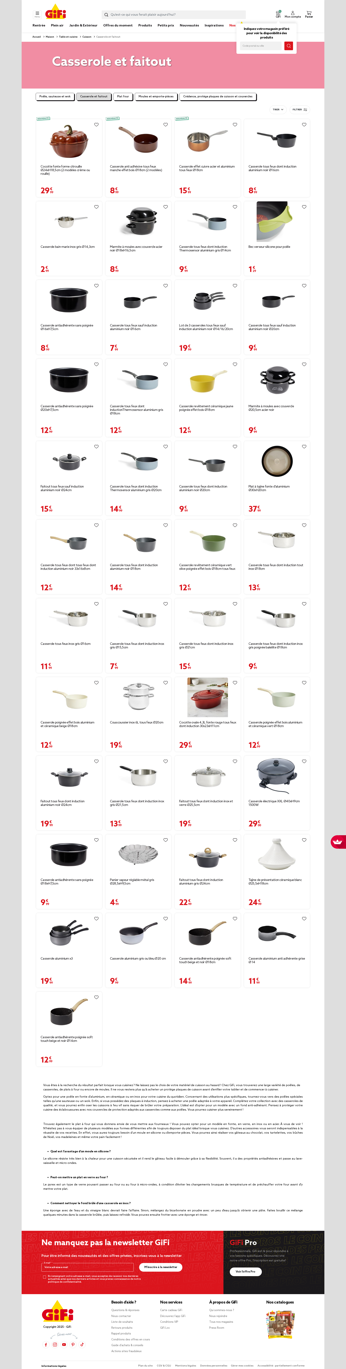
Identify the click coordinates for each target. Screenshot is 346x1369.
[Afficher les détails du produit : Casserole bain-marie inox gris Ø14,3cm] (69, 221)
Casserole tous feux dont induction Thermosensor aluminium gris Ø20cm (136, 488)
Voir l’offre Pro (246, 1271)
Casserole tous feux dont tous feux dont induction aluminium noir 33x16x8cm (68, 567)
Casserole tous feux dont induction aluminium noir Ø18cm (134, 567)
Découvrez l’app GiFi (172, 1316)
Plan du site (145, 1365)
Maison (49, 37)
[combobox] (174, 14)
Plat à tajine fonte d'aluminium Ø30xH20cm (269, 488)
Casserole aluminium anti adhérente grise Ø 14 (277, 960)
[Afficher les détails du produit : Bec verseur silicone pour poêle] (277, 221)
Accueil (36, 37)
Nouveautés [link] (189, 26)
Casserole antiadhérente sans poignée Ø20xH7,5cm (67, 408)
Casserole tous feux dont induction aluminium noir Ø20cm (203, 488)
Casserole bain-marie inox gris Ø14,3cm (68, 247)
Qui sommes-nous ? (221, 1310)
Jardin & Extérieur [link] (83, 26)
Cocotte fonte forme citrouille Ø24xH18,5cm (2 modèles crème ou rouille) (65, 170)
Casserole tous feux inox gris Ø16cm (66, 644)
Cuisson (86, 37)
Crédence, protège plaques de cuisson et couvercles (217, 96)
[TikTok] (82, 1344)
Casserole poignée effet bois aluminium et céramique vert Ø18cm (275, 724)
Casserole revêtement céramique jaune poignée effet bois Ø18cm (206, 408)
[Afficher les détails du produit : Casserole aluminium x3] (69, 933)
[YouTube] (64, 1344)
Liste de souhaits (122, 1322)
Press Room (216, 1328)
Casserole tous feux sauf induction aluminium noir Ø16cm (133, 327)
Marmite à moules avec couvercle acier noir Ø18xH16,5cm (136, 248)
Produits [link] (145, 26)
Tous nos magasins (221, 1322)
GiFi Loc (165, 1328)
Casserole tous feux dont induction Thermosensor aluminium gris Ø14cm (205, 248)
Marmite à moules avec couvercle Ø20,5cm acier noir (271, 408)
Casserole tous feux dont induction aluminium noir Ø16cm (272, 168)
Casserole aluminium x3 (57, 958)
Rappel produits (121, 1333)
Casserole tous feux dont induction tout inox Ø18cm (276, 567)
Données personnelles (213, 1365)
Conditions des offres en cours (130, 1339)
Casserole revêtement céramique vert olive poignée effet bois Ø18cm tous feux (207, 567)
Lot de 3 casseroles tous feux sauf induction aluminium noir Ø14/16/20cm (206, 327)
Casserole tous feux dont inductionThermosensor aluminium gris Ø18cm (136, 410)
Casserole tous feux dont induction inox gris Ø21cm (206, 645)
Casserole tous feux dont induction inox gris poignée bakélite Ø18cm (276, 645)
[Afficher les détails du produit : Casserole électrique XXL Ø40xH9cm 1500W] (277, 776)
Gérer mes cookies (242, 1365)
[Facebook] (46, 1344)
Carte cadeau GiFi (171, 1310)
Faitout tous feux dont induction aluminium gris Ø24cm (201, 881)
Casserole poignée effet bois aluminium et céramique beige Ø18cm (67, 724)
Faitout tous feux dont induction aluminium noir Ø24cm (63, 803)
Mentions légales (186, 1365)
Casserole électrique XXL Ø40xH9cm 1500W (274, 803)
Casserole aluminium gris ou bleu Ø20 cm (138, 958)
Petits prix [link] (166, 26)
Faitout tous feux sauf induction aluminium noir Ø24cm (62, 488)
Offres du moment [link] (118, 26)
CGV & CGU (164, 1365)
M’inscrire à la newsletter (160, 1267)
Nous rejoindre (218, 1316)
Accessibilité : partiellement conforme (281, 1365)
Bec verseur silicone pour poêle (269, 247)
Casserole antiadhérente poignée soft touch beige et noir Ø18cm (205, 960)
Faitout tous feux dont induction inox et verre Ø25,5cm (206, 803)
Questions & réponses (125, 1310)
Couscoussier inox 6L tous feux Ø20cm (136, 722)
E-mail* (48, 1263)
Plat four (123, 96)
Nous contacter (121, 1316)
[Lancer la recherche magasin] (288, 46)
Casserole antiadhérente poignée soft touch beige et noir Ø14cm (67, 1039)
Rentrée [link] (39, 26)
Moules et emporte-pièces (156, 96)
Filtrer (297, 110)
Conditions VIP (169, 1322)
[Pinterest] (73, 1344)
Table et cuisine (67, 37)
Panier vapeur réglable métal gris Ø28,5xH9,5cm (132, 881)
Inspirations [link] (214, 26)
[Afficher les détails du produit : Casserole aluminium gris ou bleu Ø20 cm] (138, 933)
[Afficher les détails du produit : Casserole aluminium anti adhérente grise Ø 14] (277, 933)
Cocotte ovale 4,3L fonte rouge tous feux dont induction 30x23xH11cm (207, 724)
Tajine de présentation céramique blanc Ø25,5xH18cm (275, 881)
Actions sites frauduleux (126, 1351)
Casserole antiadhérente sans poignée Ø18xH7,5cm (67, 881)
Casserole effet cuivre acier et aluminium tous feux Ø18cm (207, 168)
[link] (145, 31)
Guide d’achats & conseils (127, 1345)
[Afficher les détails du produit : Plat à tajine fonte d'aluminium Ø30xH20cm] (277, 461)
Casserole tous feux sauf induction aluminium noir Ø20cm (272, 327)
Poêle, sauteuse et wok (54, 96)
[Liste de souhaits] (96, 124)
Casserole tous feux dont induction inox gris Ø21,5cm (137, 803)
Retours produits (121, 1328)
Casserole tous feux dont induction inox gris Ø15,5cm (137, 645)
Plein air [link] (57, 26)
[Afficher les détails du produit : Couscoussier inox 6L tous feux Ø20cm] (138, 697)
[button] (278, 15)
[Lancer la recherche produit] (106, 15)
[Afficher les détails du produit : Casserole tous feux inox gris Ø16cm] (69, 618)
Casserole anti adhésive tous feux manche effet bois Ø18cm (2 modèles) (136, 168)
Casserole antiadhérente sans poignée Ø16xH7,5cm (67, 327)
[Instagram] (55, 1344)
